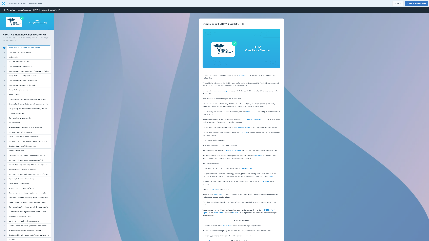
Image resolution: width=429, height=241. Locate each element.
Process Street (214, 189)
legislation (242, 75)
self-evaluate (228, 226)
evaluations (258, 155)
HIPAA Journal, (219, 213)
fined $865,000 (252, 112)
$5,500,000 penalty (243, 127)
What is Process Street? (17, 3)
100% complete (246, 168)
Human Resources (24, 10)
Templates (11, 10)
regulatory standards (233, 150)
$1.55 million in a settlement (251, 119)
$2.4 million (243, 132)
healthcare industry (220, 91)
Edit (417, 3)
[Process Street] (3, 3)
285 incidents (265, 181)
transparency (219, 194)
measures (235, 213)
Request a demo (35, 3)
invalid (271, 176)
